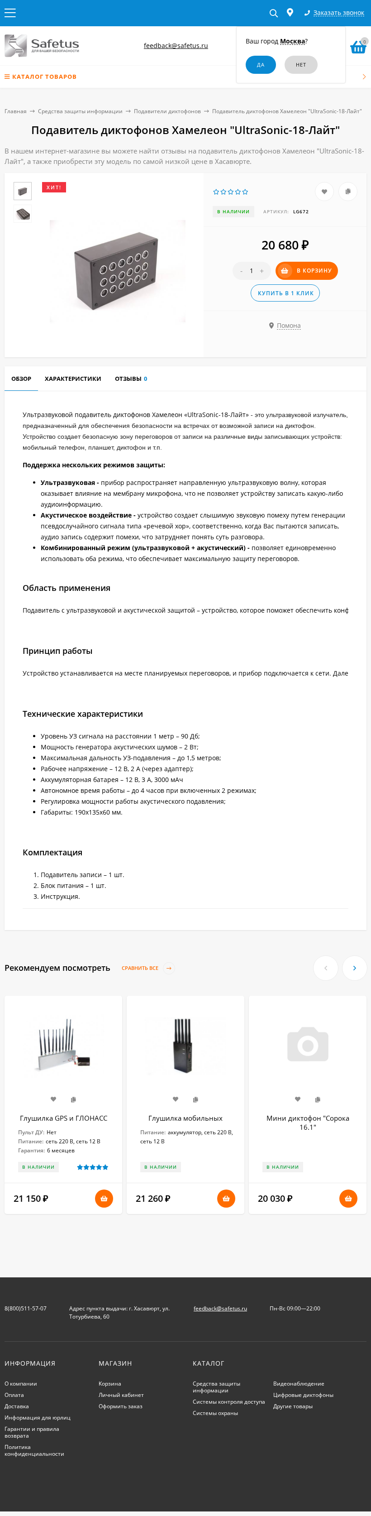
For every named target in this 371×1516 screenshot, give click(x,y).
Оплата (14, 1395)
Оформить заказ (121, 1406)
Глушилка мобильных (185, 1118)
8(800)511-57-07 (26, 1308)
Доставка (17, 1406)
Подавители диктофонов (167, 111)
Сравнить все (141, 967)
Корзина (110, 1383)
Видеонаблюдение (298, 1383)
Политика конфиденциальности (34, 1450)
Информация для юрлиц (38, 1417)
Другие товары (293, 1406)
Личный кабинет (121, 1395)
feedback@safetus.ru (176, 45)
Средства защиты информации (80, 111)
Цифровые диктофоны (303, 1395)
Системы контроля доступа (229, 1402)
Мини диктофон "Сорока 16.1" (307, 1122)
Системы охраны (215, 1413)
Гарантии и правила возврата (32, 1432)
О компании (21, 1383)
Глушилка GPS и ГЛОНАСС (63, 1118)
